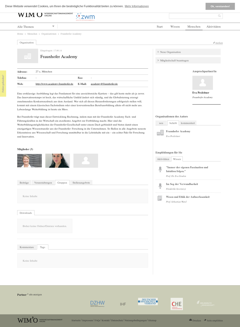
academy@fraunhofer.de (104, 83)
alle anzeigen (35, 294)
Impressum (87, 320)
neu (161, 123)
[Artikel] (202, 83)
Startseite (76, 320)
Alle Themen (25, 27)
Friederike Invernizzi (176, 188)
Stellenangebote (81, 182)
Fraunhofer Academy (202, 97)
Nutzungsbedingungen (136, 320)
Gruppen (62, 182)
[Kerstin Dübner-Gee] (57, 161)
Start (160, 26)
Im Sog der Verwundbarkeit (182, 184)
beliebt (173, 123)
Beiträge (24, 182)
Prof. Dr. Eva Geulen (176, 176)
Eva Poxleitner (200, 92)
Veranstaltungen (43, 182)
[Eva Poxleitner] (85, 161)
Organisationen (48, 33)
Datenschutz (117, 320)
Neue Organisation (170, 52)
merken (219, 42)
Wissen (175, 26)
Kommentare (27, 247)
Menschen (193, 26)
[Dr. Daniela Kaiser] (29, 161)
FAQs (97, 320)
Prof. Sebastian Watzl (176, 201)
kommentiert (188, 123)
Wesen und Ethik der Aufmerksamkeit (188, 197)
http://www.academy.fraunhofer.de (54, 83)
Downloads (26, 212)
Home (20, 33)
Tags (42, 247)
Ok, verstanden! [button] (220, 6)
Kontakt (106, 320)
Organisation (27, 42)
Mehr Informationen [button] (137, 6)
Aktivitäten (213, 26)
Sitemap (152, 320)
